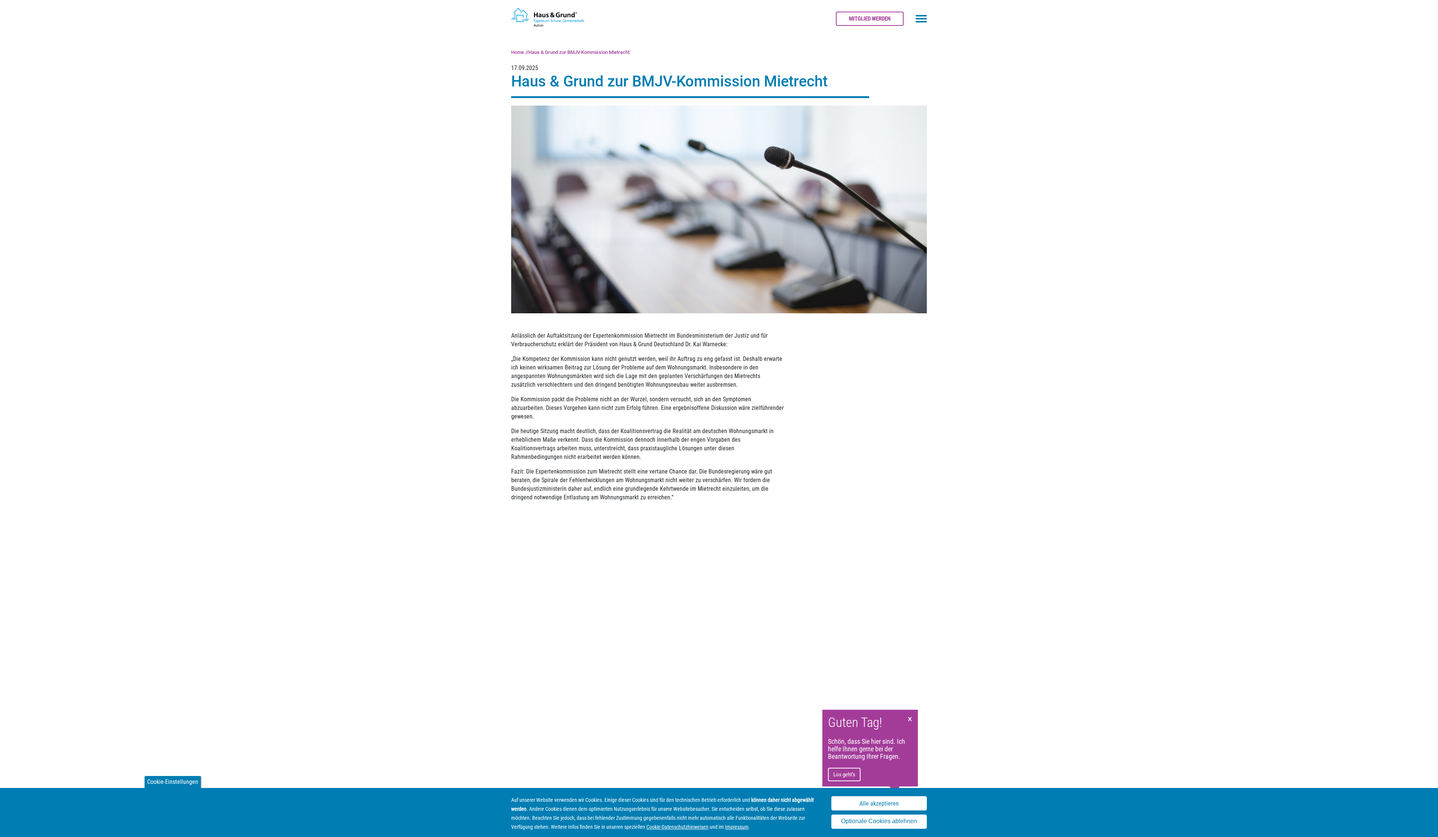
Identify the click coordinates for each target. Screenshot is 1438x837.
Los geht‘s (844, 774)
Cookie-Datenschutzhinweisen (677, 827)
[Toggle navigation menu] (921, 18)
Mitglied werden (870, 18)
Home (517, 52)
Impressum (737, 827)
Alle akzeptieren (879, 803)
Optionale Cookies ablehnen (879, 821)
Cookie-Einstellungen (172, 781)
